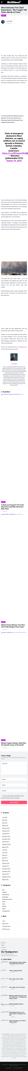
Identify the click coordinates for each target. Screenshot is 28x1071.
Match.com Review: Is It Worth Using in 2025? (17, 1021)
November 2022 (6, 871)
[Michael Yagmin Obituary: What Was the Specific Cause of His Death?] (14, 686)
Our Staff (3, 947)
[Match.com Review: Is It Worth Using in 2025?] (5, 1020)
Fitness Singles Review (15, 970)
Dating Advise (5, 894)
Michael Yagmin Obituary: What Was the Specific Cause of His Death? (13, 744)
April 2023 (4, 858)
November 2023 (6, 839)
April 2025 (4, 823)
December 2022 (6, 868)
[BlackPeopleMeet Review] (5, 1004)
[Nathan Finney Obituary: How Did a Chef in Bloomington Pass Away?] (14, 568)
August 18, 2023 (14, 160)
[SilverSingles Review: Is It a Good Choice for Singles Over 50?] (5, 1011)
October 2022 (5, 874)
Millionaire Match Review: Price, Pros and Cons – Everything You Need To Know (18, 997)
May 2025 (4, 820)
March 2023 (5, 860)
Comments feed (6, 926)
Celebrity (4, 892)
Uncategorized (5, 911)
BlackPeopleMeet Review (16, 1004)
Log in (3, 921)
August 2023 (5, 847)
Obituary (4, 906)
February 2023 (5, 863)
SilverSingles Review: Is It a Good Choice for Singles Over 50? (17, 1014)
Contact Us (4, 949)
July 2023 (4, 850)
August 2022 (5, 879)
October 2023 (5, 841)
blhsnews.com (23, 347)
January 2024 (5, 833)
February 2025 (5, 828)
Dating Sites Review (7, 899)
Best (3, 890)
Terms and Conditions (17, 1067)
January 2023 (5, 866)
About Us (3, 942)
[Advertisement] (14, 39)
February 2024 (5, 831)
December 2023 (6, 836)
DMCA (2, 945)
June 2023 (4, 852)
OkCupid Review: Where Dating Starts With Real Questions (17, 963)
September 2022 (6, 877)
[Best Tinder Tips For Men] (5, 978)
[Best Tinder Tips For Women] (5, 986)
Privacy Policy (8, 1067)
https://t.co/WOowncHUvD (14, 153)
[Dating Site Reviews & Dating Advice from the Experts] (14, 2)
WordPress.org (6, 929)
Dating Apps (5, 897)
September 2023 (6, 844)
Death (3, 901)
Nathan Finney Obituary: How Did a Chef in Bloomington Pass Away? (13, 626)
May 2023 (4, 855)
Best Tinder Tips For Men (16, 979)
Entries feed (5, 923)
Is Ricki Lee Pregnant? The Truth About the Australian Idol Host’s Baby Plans (12, 507)
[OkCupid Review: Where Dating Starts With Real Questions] (5, 961)
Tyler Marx (9, 21)
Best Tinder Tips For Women (17, 987)
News (4, 15)
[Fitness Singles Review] (5, 970)
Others (4, 908)
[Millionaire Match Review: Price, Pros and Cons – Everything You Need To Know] (5, 995)
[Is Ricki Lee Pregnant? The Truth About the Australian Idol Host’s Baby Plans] (14, 448)
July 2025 (4, 817)
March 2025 (5, 825)
